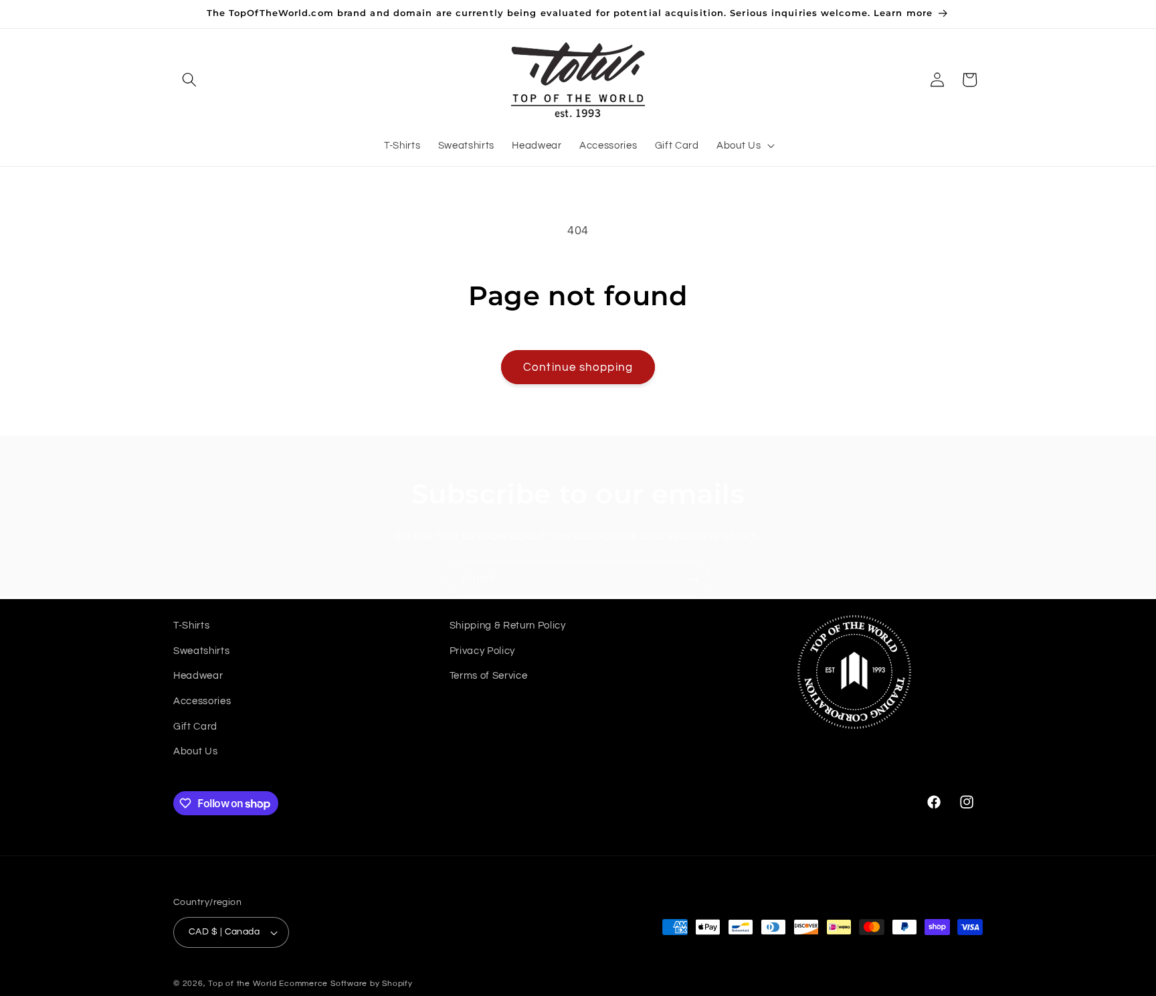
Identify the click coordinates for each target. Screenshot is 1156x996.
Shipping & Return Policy (508, 625)
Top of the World (242, 983)
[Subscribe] (694, 579)
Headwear (198, 675)
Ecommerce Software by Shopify (345, 983)
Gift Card (195, 726)
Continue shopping (578, 367)
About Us (195, 751)
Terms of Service (489, 675)
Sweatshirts (201, 650)
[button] (189, 80)
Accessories (202, 700)
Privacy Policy (482, 650)
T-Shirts (191, 625)
